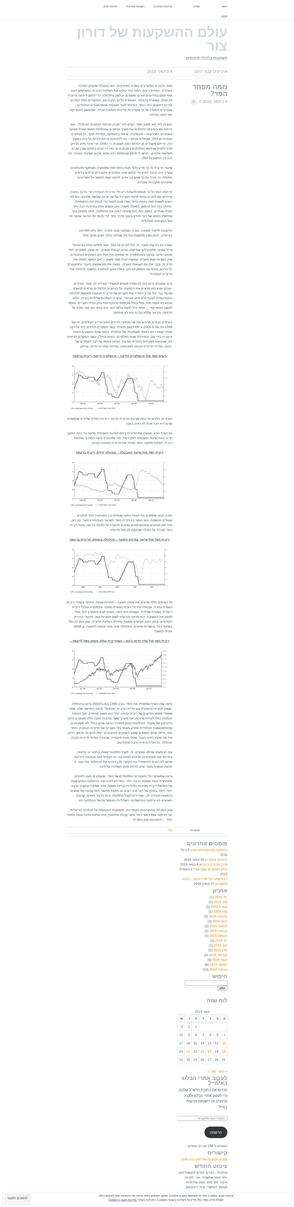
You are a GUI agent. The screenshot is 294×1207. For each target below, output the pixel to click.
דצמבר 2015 (218, 926)
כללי (169, 830)
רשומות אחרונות (135, 6)
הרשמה (216, 1132)
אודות (196, 6)
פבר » (212, 1071)
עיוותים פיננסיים (216, 859)
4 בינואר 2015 (214, 101)
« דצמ (223, 1071)
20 (209, 1051)
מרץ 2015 (220, 950)
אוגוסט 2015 (218, 935)
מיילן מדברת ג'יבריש (213, 864)
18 (224, 1051)
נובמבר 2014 (218, 969)
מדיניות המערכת (163, 6)
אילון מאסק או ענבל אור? (210, 869)
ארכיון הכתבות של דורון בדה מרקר (204, 1159)
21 (202, 1051)
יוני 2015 (221, 940)
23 (188, 1051)
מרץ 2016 (220, 911)
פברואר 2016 (218, 916)
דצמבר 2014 (218, 964)
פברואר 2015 (218, 955)
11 (224, 1043)
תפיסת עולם (110, 6)
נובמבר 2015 (218, 931)
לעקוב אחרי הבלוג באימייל (204, 1080)
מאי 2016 (220, 902)
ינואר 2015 (219, 960)
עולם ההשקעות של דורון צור (152, 39)
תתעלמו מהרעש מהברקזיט (208, 850)
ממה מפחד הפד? (209, 90)
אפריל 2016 (219, 907)
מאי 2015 (220, 945)
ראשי (224, 6)
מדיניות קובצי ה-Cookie (122, 1199)
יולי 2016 (221, 897)
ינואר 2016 (219, 921)
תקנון (224, 16)
